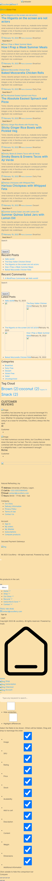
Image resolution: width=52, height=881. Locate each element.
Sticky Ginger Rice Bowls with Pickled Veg (21, 129)
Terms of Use (10, 511)
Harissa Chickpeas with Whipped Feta (23, 187)
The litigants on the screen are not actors (24, 19)
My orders (9, 526)
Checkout (9, 687)
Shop (7, 681)
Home (4, 9)
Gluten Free (9, 373)
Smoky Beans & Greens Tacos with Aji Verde (24, 158)
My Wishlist (9, 529)
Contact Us (9, 514)
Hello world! (10, 259)
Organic (43, 390)
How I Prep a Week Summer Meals (24, 47)
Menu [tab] (4, 587)
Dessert (36, 205)
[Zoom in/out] (1, 877)
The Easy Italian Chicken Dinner (18, 262)
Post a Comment (26, 38)
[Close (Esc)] (9, 877)
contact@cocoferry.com (19, 493)
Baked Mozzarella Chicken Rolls (22, 72)
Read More (6, 41)
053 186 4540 (8, 609)
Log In (3, 618)
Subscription (10, 684)
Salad (7, 376)
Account (8, 690)
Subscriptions (10, 532)
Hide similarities (10, 712)
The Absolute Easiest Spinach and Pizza (24, 100)
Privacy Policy (10, 509)
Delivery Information (13, 506)
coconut (29, 389)
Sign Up (4, 614)
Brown (10, 389)
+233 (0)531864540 (18, 490)
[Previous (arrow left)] (1, 880)
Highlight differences (12, 723)
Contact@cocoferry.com (12, 611)
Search (4, 240)
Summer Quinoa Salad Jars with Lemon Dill (22, 216)
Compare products (12, 534)
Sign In (7, 524)
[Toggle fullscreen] (4, 877)
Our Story (9, 504)
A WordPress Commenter (15, 278)
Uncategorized (11, 379)
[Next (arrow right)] (4, 880)
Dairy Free (37, 89)
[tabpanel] (26, 598)
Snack (9, 394)
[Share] (6, 877)
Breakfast (37, 38)
